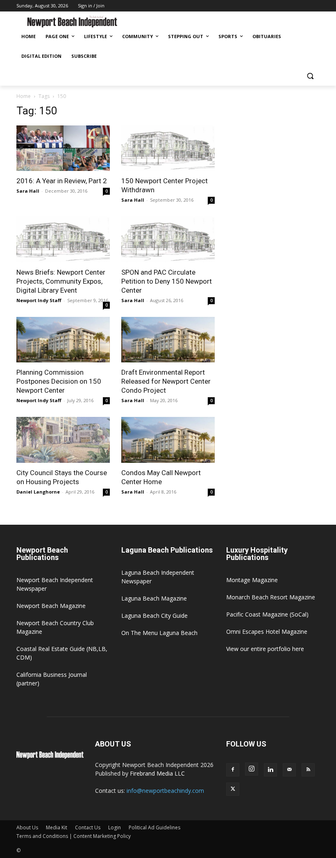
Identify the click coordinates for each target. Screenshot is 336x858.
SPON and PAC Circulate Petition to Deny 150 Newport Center (166, 281)
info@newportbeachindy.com (165, 790)
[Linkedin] (270, 769)
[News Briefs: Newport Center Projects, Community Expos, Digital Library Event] (63, 239)
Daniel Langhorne (38, 492)
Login (114, 827)
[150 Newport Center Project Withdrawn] (168, 148)
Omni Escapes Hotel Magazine (266, 631)
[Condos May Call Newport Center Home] (168, 440)
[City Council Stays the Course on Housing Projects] (63, 440)
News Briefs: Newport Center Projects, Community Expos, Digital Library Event (60, 281)
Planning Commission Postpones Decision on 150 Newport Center (58, 381)
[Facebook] (232, 769)
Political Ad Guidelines (154, 827)
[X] (232, 789)
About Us (27, 827)
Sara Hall (27, 191)
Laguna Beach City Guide (154, 615)
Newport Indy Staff (38, 300)
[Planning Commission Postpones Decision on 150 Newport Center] (63, 340)
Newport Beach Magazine (51, 606)
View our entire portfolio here (265, 649)
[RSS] (308, 769)
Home (23, 96)
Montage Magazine (252, 580)
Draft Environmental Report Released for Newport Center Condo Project (166, 381)
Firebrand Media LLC (157, 773)
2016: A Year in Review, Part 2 (61, 181)
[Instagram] (251, 769)
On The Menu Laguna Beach (159, 633)
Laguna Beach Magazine (154, 598)
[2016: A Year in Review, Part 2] (63, 148)
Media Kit (56, 827)
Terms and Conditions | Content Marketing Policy (73, 836)
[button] (310, 76)
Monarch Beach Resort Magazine (270, 597)
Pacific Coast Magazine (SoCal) (267, 614)
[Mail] (289, 769)
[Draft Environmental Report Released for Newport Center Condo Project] (168, 340)
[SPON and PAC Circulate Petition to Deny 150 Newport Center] (168, 239)
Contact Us (87, 827)
